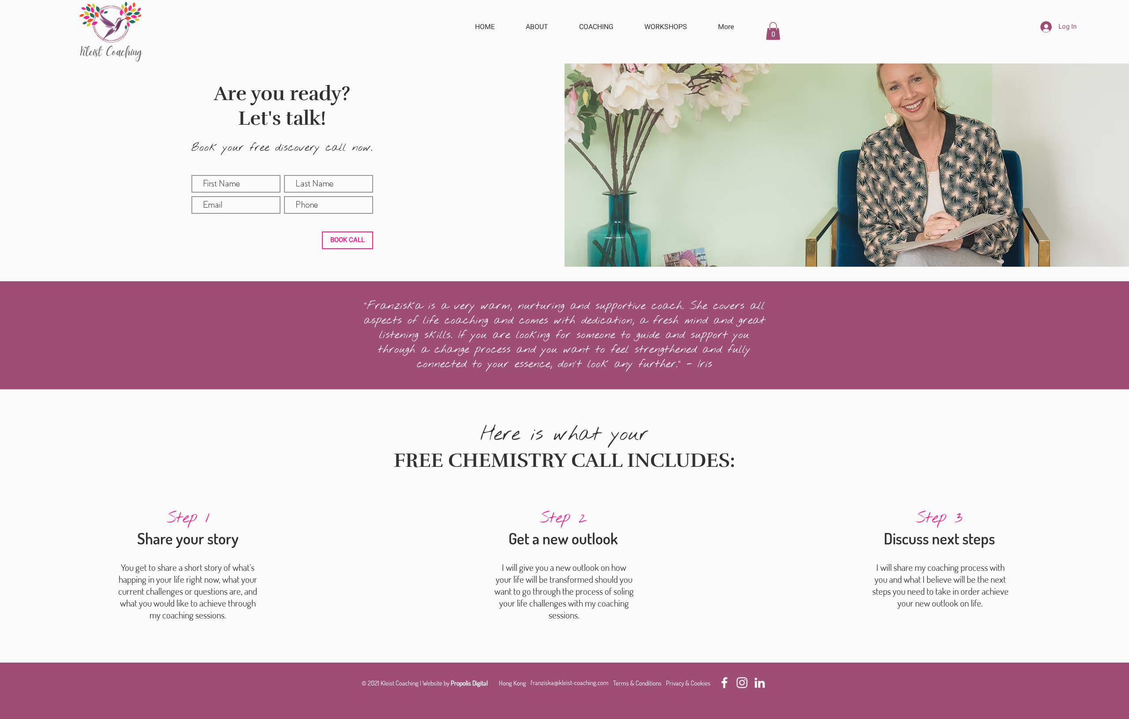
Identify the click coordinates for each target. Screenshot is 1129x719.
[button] (773, 31)
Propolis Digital (469, 683)
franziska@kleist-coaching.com (570, 682)
